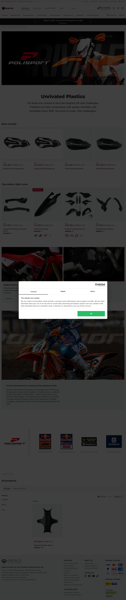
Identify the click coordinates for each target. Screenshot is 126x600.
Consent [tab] (33, 291)
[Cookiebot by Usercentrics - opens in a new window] (96, 284)
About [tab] (92, 291)
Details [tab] (63, 291)
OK (91, 314)
